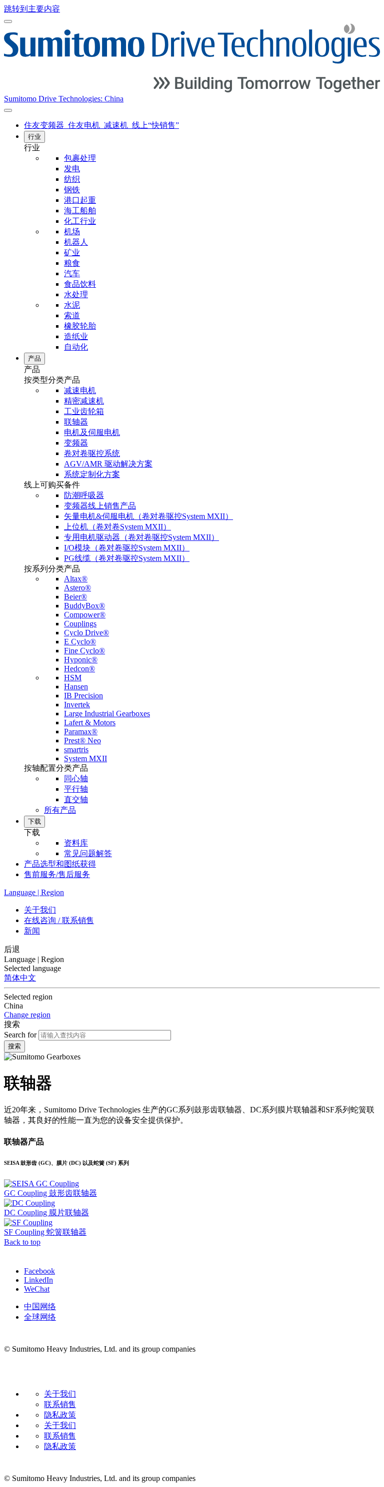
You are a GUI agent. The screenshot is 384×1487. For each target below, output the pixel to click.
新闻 (32, 931)
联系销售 (60, 1404)
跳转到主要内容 (32, 8)
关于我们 (40, 910)
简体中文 (20, 978)
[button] (202, 148)
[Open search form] (8, 110)
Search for (20, 1034)
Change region (27, 1014)
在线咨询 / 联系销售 (59, 920)
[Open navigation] (8, 21)
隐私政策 (60, 1415)
